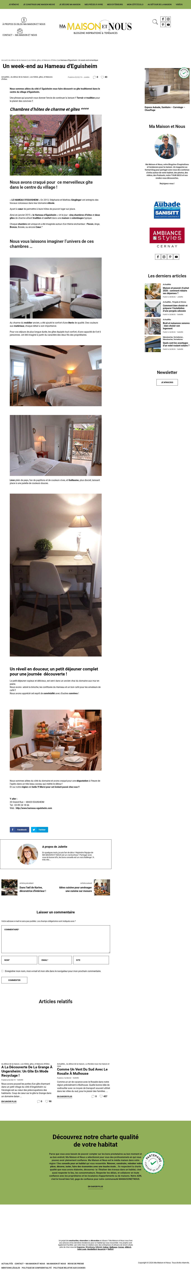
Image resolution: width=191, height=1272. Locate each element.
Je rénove (14, 4)
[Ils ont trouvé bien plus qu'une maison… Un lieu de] (143, 1214)
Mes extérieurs (115, 4)
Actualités (5, 77)
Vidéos (179, 4)
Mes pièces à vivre (94, 4)
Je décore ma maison (69, 4)
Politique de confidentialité (37, 1268)
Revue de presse (76, 1264)
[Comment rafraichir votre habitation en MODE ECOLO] (175, 1214)
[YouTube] (168, 24)
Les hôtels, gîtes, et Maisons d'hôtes (42, 60)
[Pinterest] (162, 24)
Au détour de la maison (160, 4)
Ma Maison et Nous (56, 1264)
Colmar (106, 1247)
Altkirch (128, 1247)
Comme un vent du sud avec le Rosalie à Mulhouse (82, 1071)
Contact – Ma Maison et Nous (20, 35)
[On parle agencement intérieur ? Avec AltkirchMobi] (111, 1214)
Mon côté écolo (135, 4)
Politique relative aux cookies (69, 1268)
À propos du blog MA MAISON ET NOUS (24, 24)
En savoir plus (8, 1101)
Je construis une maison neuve (39, 4)
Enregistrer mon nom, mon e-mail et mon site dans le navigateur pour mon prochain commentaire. (53, 971)
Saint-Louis (81, 1249)
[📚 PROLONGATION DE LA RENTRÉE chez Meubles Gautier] (15, 1214)
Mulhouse (113, 1247)
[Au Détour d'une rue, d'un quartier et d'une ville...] (83, 1037)
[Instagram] (168, 19)
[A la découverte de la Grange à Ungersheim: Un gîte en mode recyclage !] (27, 1037)
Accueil (4, 60)
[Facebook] (162, 19)
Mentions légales (10, 1268)
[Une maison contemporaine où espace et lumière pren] (47, 1214)
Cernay (121, 1247)
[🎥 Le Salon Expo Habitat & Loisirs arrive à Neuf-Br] (79, 1214)
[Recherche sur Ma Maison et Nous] (154, 22)
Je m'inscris (167, 382)
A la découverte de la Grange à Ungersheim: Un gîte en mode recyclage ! (26, 1071)
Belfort (110, 1249)
